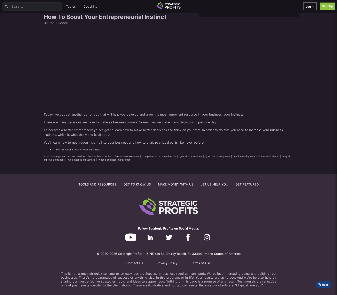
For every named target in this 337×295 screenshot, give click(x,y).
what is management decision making (64, 156)
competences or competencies (159, 156)
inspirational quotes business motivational (256, 156)
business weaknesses (127, 156)
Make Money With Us (175, 184)
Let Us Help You (214, 184)
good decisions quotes (218, 156)
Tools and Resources (97, 184)
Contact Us (134, 263)
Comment (63, 22)
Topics (71, 6)
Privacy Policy (167, 263)
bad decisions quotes (99, 156)
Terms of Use (201, 263)
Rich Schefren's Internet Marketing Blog (77, 149)
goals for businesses (191, 156)
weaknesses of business (81, 159)
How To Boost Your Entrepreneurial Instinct (105, 16)
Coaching (90, 6)
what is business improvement (114, 159)
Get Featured (247, 184)
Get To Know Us (137, 184)
